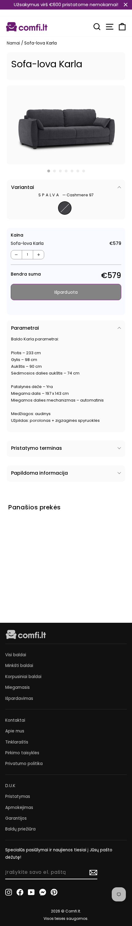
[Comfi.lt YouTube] (31, 892)
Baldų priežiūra (20, 829)
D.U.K (10, 786)
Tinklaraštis (16, 742)
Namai (13, 43)
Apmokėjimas (19, 807)
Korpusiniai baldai (23, 677)
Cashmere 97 (65, 208)
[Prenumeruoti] (93, 872)
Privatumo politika (24, 764)
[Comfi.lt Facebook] (20, 892)
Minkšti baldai (19, 666)
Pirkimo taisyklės (22, 753)
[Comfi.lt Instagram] (8, 892)
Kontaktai (15, 720)
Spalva (66, 195)
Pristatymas (17, 796)
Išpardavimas (19, 698)
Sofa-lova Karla (20, 571)
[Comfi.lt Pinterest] (54, 892)
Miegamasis (17, 687)
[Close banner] (125, 4)
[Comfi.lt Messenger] (42, 892)
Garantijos (16, 818)
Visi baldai (15, 655)
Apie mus (14, 731)
